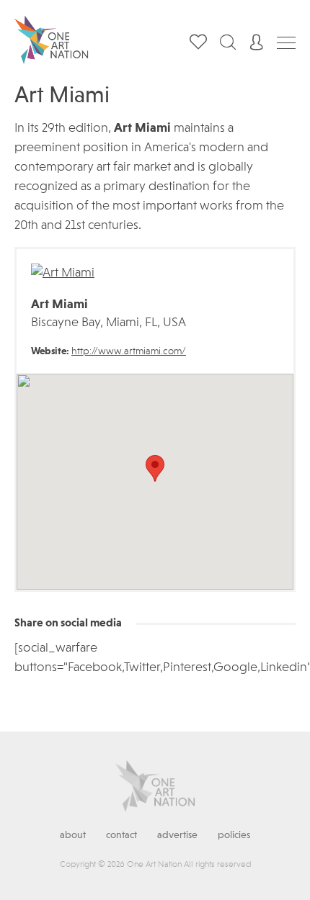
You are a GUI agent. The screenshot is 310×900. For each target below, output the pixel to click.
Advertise (177, 835)
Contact (121, 835)
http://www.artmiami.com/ (128, 351)
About (73, 835)
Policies (234, 835)
